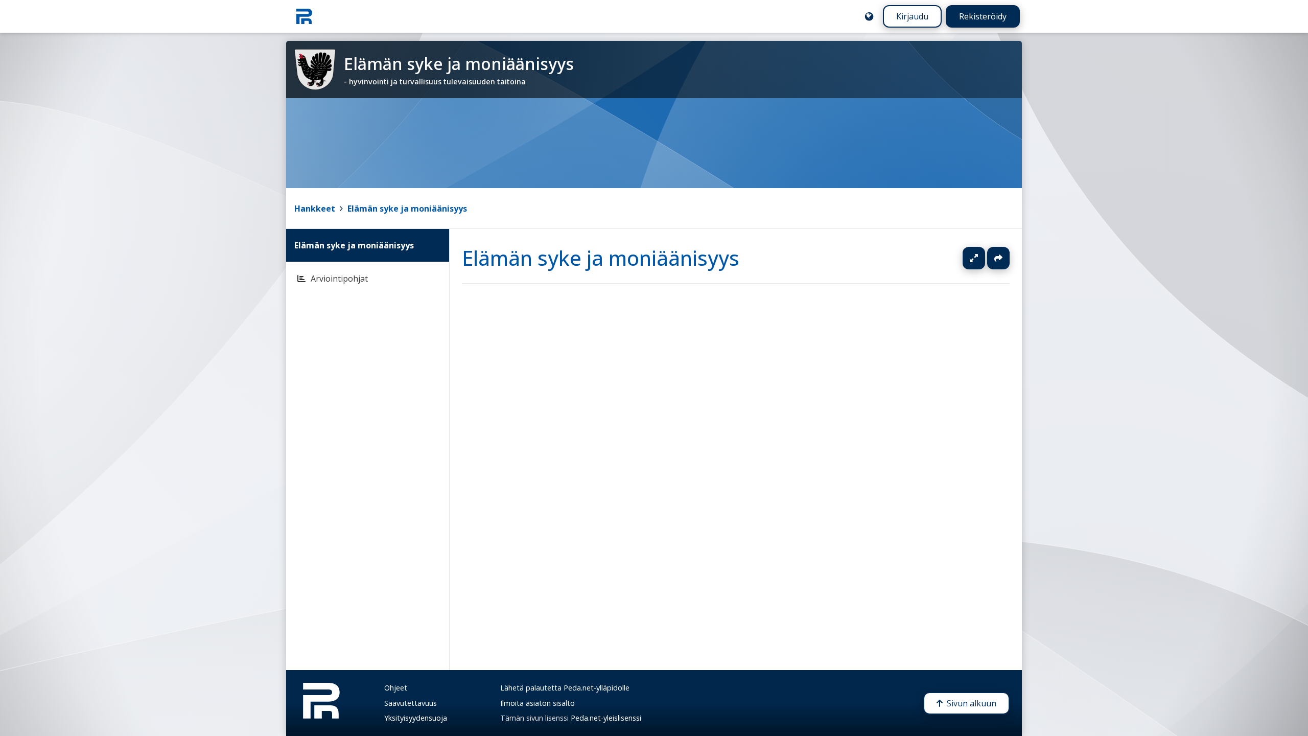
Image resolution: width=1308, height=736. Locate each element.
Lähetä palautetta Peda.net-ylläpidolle (564, 688)
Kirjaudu (912, 16)
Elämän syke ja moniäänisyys (407, 208)
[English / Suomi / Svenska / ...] (869, 16)
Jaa (998, 258)
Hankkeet (314, 208)
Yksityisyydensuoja (415, 718)
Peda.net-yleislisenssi (606, 718)
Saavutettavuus (410, 703)
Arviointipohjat (339, 278)
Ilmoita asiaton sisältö (537, 703)
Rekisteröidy (983, 16)
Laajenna (983, 258)
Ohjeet (395, 688)
